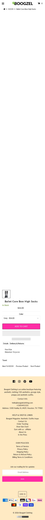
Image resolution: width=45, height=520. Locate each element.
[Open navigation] (3, 3)
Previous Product (22, 366)
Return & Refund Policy (22, 455)
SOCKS (11, 9)
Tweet (4, 360)
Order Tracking (22, 424)
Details (5, 344)
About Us (22, 432)
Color (21, 314)
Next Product (35, 366)
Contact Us (22, 421)
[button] (21, 333)
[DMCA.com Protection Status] (22, 517)
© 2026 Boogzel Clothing (22, 513)
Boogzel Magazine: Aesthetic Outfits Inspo (22, 419)
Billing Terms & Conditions (22, 457)
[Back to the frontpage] (5, 9)
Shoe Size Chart (22, 427)
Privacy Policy (22, 449)
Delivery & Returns (17, 344)
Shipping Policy (22, 452)
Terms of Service (22, 446)
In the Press (22, 435)
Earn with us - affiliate (22, 429)
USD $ (22, 494)
